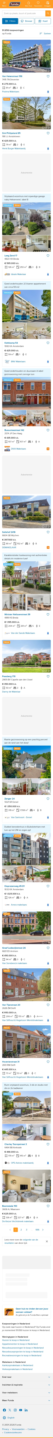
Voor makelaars (10, 1392)
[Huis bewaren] (48, 76)
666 (37, 1229)
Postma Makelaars (10, 91)
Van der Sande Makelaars (23, 633)
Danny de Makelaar (11, 691)
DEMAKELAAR (9, 547)
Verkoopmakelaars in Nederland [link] (17, 1369)
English (11, 1417)
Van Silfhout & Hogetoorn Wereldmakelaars (22, 1020)
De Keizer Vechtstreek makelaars (17, 1221)
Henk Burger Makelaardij (14, 148)
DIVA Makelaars (18, 448)
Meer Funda (8, 1400)
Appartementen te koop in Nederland (20, 1344)
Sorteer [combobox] (47, 33)
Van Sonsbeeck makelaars (14, 963)
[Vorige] (10, 1230)
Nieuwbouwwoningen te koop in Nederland (23, 1347)
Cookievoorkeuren (13, 1432)
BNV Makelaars (18, 361)
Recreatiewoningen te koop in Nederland (21, 1355)
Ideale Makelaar (18, 274)
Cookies (31, 1429)
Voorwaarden (18, 1429)
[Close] (47, 1241)
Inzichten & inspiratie (12, 1384)
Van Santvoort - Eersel (21, 817)
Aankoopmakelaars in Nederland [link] (17, 1365)
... (32, 1229)
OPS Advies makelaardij (22, 1163)
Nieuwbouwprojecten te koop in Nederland (22, 1351)
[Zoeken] (48, 13)
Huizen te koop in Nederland (15, 1340)
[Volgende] (43, 1230)
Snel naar (7, 1377)
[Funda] (16, 4)
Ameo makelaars (19, 904)
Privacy (5, 1429)
